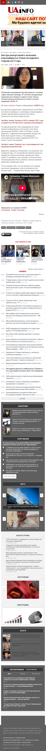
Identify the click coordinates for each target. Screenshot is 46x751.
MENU (3, 2)
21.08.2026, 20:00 (11, 558)
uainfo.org (23, 740)
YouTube (21, 210)
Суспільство (27, 728)
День (9, 673)
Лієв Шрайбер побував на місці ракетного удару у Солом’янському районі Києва (19, 529)
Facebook (6, 210)
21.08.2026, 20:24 (11, 543)
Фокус (41, 214)
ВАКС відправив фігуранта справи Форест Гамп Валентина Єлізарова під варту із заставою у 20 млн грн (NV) (24, 554)
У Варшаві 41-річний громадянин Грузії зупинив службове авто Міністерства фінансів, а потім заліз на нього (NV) (23, 547)
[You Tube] (18, 3)
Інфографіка (23, 605)
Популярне (31, 670)
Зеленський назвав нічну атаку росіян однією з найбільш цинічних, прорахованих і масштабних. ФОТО (18, 506)
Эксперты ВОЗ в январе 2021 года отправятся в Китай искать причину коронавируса (22, 121)
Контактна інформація (14, 744)
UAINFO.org (38, 105)
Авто (24, 730)
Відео (4, 733)
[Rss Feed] (8, 3)
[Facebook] (11, 3)
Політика (20, 728)
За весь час (36, 673)
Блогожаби (23, 577)
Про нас (5, 744)
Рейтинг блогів (29, 733)
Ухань (3, 227)
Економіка (34, 728)
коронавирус (11, 227)
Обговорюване (17, 670)
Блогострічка (23, 536)
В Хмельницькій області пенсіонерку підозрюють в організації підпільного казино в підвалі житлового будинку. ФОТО (24, 308)
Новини (22, 271)
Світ (39, 728)
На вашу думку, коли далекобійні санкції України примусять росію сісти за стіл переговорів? (22, 444)
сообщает (12, 105)
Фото (22, 484)
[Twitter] (15, 3)
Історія (15, 730)
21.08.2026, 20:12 (11, 550)
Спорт (36, 730)
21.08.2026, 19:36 (11, 571)
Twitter (14, 210)
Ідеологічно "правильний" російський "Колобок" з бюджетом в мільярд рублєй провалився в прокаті (25, 654)
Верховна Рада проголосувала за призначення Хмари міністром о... (12, 43)
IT (27, 730)
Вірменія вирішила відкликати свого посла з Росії (23, 363)
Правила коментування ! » (36, 269)
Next (44, 39)
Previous (2, 39)
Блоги (23, 631)
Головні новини (13, 728)
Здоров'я (31, 730)
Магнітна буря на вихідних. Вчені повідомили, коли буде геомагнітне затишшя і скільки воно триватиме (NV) (24, 561)
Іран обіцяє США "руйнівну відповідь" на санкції (22, 334)
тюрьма (28, 227)
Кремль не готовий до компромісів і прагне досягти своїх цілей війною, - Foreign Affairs (26, 429)
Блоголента (21, 733)
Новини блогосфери (24, 52)
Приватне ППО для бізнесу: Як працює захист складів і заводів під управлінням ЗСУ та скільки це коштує (27, 421)
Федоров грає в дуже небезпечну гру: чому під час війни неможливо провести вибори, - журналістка (27, 412)
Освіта (20, 730)
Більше (22, 398)
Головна (5, 728)
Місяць (22, 673)
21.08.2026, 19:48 (11, 564)
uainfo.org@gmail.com (27, 744)
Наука (11, 730)
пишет (10, 140)
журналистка (20, 227)
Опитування (23, 439)
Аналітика (23, 406)
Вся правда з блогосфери (9, 52)
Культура (5, 730)
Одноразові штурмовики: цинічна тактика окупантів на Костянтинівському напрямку (26, 636)
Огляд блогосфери (12, 733)
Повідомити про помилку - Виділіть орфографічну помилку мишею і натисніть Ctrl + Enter (21, 222)
